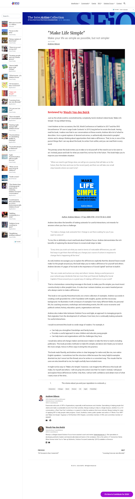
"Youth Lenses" (14, 177)
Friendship (93, 389)
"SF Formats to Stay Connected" (14, 84)
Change (60, 389)
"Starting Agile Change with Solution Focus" (14, 126)
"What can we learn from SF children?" (13, 168)
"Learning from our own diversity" (15, 101)
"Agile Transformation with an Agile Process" (14, 157)
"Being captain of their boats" (15, 40)
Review (74, 389)
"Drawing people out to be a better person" (14, 57)
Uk (80, 389)
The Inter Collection (46, 17)
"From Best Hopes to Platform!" (15, 147)
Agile (85, 389)
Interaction (52, 389)
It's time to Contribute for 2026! (117, 494)
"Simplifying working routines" (15, 234)
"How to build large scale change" (13, 67)
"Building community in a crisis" (14, 215)
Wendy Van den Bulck (76, 112)
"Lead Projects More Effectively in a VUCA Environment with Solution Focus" (15, 203)
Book (67, 389)
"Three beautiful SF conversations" (15, 117)
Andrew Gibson (54, 44)
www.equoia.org (100, 434)
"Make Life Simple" (12, 93)
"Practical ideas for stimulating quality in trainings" (14, 137)
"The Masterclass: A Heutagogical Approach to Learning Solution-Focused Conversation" (15, 189)
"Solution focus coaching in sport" (14, 225)
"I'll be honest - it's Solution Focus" (15, 76)
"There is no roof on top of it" (14, 48)
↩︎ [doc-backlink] (105, 383)
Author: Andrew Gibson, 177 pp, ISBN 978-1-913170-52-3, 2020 (86, 217)
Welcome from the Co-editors (15, 23)
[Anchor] (90, 112)
